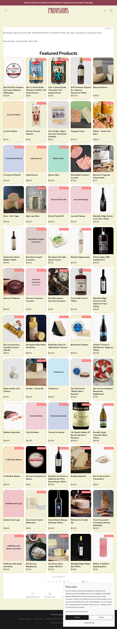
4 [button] (56, 581)
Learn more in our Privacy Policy (76, 612)
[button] (58, 11)
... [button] (71, 581)
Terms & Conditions (25, 619)
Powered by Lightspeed (58, 623)
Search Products (33, 597)
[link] (89, 622)
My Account (50, 597)
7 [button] (67, 581)
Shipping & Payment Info (54, 619)
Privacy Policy (38, 619)
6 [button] (64, 581)
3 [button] (52, 581)
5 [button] (60, 581)
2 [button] (48, 581)
